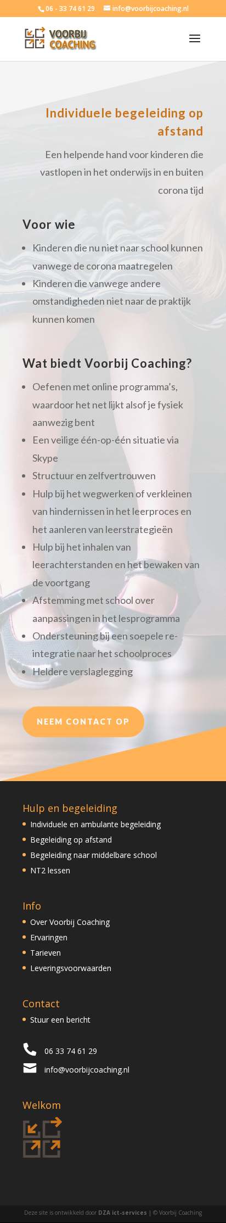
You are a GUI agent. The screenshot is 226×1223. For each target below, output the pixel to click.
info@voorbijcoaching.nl (86, 1069)
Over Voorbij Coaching (70, 922)
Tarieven (45, 952)
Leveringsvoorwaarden (70, 968)
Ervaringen (48, 937)
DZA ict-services (122, 1212)
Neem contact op (83, 721)
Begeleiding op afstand (71, 839)
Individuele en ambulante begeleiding (95, 824)
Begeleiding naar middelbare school (93, 855)
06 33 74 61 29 (70, 1051)
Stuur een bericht (60, 1019)
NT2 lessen (50, 870)
